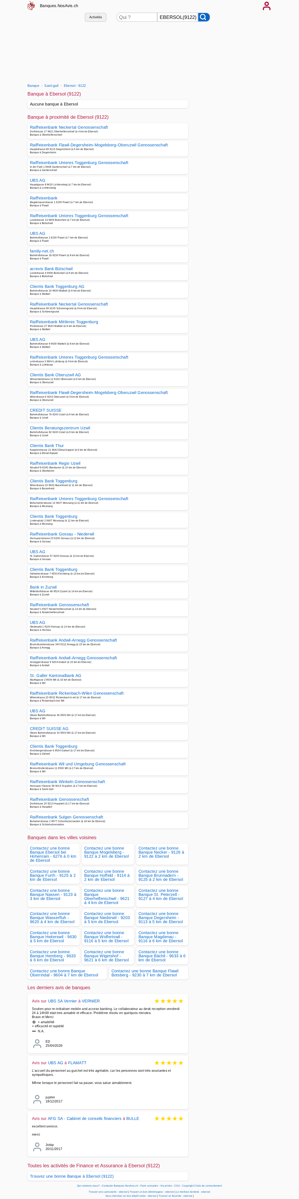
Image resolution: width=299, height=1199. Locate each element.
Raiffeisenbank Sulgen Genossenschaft (66, 817)
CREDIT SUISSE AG (49, 728)
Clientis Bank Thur (47, 445)
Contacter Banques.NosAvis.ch (120, 1185)
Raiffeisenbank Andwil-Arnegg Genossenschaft (73, 640)
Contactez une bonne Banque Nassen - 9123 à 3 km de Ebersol (53, 894)
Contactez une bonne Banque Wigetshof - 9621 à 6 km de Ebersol (106, 956)
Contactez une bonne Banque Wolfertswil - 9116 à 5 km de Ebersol (106, 936)
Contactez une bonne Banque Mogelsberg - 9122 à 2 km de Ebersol (106, 852)
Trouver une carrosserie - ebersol (108, 1191)
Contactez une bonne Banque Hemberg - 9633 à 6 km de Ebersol (53, 956)
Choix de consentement (208, 1185)
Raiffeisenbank (43, 198)
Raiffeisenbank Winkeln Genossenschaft (67, 781)
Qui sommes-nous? (88, 1185)
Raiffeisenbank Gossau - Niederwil (62, 534)
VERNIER (91, 1001)
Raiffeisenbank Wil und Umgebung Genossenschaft (78, 764)
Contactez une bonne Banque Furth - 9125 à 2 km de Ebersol (53, 875)
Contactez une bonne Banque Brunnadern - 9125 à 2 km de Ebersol (161, 875)
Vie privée (166, 1185)
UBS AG (37, 180)
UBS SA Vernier (62, 1001)
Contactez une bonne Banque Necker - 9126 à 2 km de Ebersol (161, 852)
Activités (95, 17)
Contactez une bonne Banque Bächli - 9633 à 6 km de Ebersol (162, 956)
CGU (177, 1185)
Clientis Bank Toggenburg (53, 481)
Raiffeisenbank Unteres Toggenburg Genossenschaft (79, 162)
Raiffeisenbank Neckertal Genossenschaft (69, 127)
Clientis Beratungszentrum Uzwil (60, 428)
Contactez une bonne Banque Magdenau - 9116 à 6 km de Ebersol (161, 936)
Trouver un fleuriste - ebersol (175, 1196)
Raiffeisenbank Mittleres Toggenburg (64, 321)
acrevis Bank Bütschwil (51, 268)
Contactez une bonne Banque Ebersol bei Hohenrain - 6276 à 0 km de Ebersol (53, 854)
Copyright (188, 1185)
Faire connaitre (149, 1185)
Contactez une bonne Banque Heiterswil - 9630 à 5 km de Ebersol (53, 936)
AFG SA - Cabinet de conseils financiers (85, 1118)
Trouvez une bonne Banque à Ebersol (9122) (72, 1176)
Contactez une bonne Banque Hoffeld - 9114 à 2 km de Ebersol (107, 875)
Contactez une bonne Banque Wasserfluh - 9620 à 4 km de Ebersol (52, 917)
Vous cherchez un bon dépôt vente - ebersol (131, 1196)
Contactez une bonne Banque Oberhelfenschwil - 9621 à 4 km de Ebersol (106, 896)
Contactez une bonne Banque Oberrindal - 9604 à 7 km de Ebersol (64, 973)
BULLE (132, 1118)
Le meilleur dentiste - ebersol (193, 1191)
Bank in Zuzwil (43, 587)
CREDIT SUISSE (45, 410)
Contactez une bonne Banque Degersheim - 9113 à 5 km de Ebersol (161, 917)
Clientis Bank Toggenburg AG (57, 286)
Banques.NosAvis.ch (59, 5)
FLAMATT (77, 1063)
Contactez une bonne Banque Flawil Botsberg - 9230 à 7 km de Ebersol (145, 973)
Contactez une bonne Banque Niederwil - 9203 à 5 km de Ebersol (107, 917)
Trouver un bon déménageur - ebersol (152, 1191)
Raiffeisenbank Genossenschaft (59, 604)
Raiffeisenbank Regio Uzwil (55, 463)
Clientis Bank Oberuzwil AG (55, 374)
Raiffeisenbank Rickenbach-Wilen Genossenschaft (77, 693)
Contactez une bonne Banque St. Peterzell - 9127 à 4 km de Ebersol (161, 894)
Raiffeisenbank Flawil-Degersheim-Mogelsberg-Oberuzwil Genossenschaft (99, 145)
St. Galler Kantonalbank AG (55, 675)
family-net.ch (42, 251)
